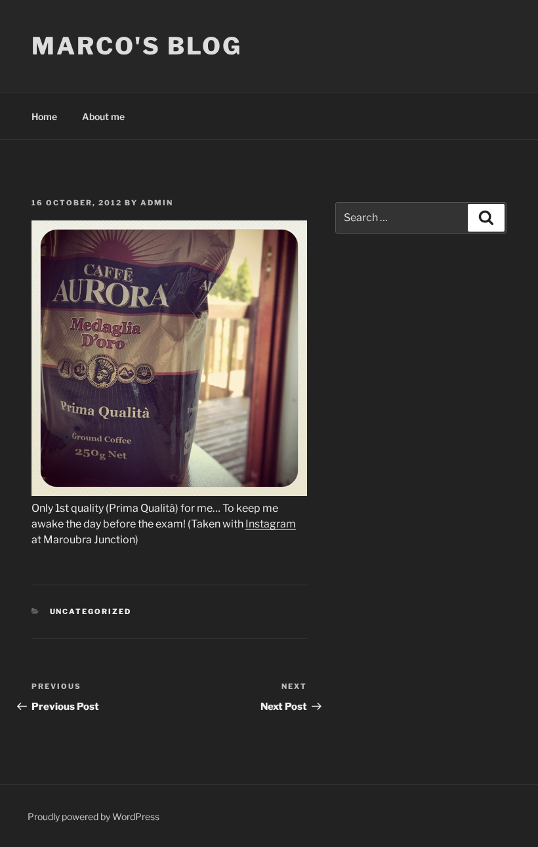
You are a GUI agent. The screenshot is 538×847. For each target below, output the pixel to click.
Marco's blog (136, 45)
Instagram (270, 524)
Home (44, 116)
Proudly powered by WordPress (93, 816)
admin (156, 202)
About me (103, 116)
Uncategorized (91, 611)
